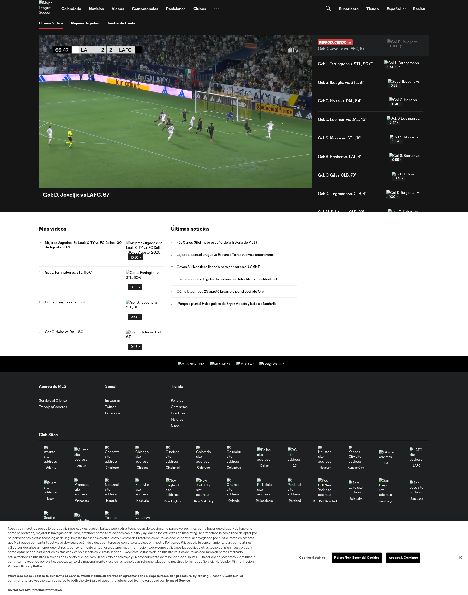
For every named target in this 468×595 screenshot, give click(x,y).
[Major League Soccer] (47, 8)
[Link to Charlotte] (112, 455)
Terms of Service (67, 576)
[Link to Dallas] (264, 454)
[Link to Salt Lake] (356, 487)
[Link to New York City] (203, 487)
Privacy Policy (31, 566)
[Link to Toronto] (112, 520)
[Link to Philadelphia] (264, 487)
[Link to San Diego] (386, 487)
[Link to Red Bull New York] (325, 487)
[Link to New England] (173, 487)
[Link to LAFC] (417, 454)
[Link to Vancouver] (142, 520)
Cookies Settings (312, 557)
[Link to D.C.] (295, 454)
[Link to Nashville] (142, 487)
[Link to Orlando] (234, 487)
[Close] (460, 557)
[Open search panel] (328, 8)
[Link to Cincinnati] (173, 455)
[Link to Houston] (325, 455)
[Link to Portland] (295, 487)
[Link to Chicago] (142, 455)
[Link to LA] (386, 454)
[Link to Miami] (51, 487)
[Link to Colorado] (203, 455)
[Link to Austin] (81, 454)
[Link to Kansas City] (356, 455)
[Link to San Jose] (417, 487)
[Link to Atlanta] (51, 455)
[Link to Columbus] (234, 455)
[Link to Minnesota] (81, 487)
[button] (216, 9)
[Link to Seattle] (51, 520)
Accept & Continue (403, 557)
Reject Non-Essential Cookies (356, 557)
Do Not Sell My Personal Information (35, 590)
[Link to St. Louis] (81, 520)
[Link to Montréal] (112, 487)
